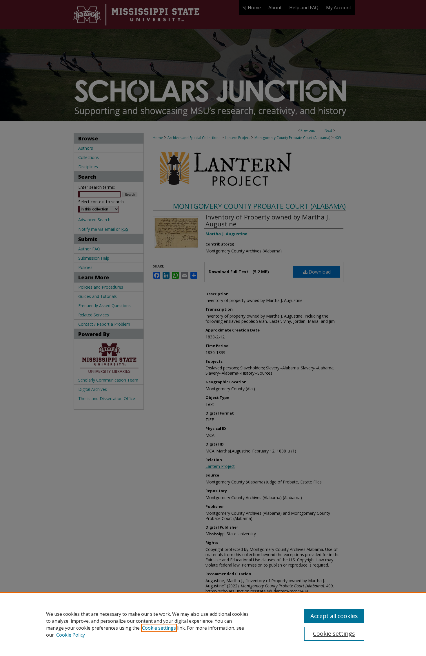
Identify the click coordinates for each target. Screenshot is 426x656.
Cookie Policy (70, 635)
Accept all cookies (334, 616)
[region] (213, 624)
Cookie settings (159, 628)
